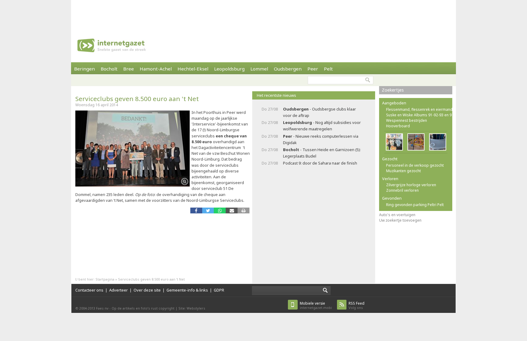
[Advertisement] (263, 13)
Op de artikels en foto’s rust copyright (143, 308)
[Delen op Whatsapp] (220, 210)
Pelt (328, 69)
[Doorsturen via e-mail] (232, 210)
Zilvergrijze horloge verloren (411, 184)
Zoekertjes (393, 90)
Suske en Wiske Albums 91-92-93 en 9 (419, 115)
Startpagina (104, 279)
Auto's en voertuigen (397, 214)
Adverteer (118, 290)
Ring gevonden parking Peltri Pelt (415, 204)
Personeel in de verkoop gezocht (415, 165)
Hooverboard (398, 126)
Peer (312, 69)
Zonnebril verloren (402, 190)
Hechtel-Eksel (192, 69)
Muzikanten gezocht (403, 170)
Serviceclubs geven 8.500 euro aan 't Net (137, 98)
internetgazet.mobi (316, 305)
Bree (128, 69)
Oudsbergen (288, 69)
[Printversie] (243, 210)
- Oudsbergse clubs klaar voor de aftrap (319, 112)
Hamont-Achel (156, 69)
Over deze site (147, 290)
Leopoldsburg (229, 69)
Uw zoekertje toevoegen (400, 220)
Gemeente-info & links (187, 290)
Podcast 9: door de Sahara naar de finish (320, 163)
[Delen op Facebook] (196, 210)
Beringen (84, 69)
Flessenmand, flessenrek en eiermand (419, 109)
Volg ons (356, 305)
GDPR (219, 290)
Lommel (259, 69)
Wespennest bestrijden (406, 120)
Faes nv (102, 308)
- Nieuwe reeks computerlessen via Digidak (320, 139)
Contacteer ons (89, 290)
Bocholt (109, 69)
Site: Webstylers (191, 308)
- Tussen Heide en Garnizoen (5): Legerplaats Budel (322, 153)
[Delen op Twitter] (208, 210)
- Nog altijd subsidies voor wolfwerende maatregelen (322, 126)
